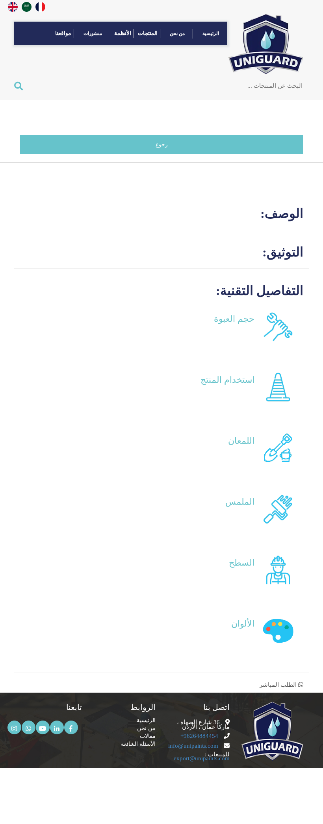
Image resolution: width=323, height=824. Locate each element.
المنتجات (148, 33)
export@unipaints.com (202, 758)
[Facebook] (71, 727)
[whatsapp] (28, 727)
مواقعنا (63, 33)
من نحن (177, 33)
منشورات (93, 33)
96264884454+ (199, 736)
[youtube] (43, 727)
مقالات (146, 736)
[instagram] (14, 727)
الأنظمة (122, 33)
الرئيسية (210, 33)
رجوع (162, 144)
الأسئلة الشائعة (137, 744)
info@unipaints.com (193, 746)
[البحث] (21, 86)
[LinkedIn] (57, 727)
